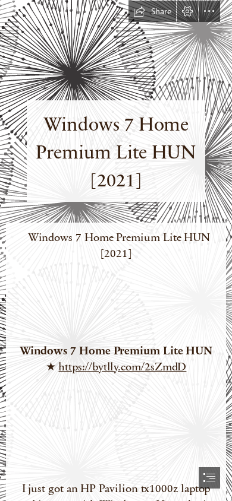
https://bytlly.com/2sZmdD (122, 366)
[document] (116, 250)
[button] (152, 11)
